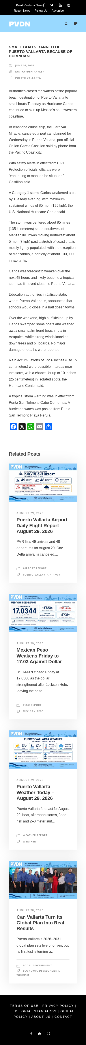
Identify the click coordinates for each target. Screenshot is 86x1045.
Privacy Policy (58, 1005)
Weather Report (35, 835)
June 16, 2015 (24, 65)
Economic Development (41, 970)
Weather (29, 841)
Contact (63, 1016)
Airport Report (35, 568)
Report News (22, 10)
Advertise (58, 10)
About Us (41, 1016)
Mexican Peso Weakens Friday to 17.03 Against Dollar (39, 655)
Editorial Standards (35, 1011)
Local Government (37, 965)
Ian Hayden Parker (29, 71)
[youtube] (60, 5)
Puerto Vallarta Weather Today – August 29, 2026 (35, 792)
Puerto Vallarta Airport (42, 574)
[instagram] (68, 5)
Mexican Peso (33, 711)
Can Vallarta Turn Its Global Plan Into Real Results (40, 922)
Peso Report (32, 704)
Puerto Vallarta (28, 78)
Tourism (23, 975)
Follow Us (41, 10)
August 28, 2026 (30, 910)
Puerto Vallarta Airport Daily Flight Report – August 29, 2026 (42, 525)
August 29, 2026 (30, 513)
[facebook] (44, 5)
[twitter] (51, 5)
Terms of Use (25, 1005)
